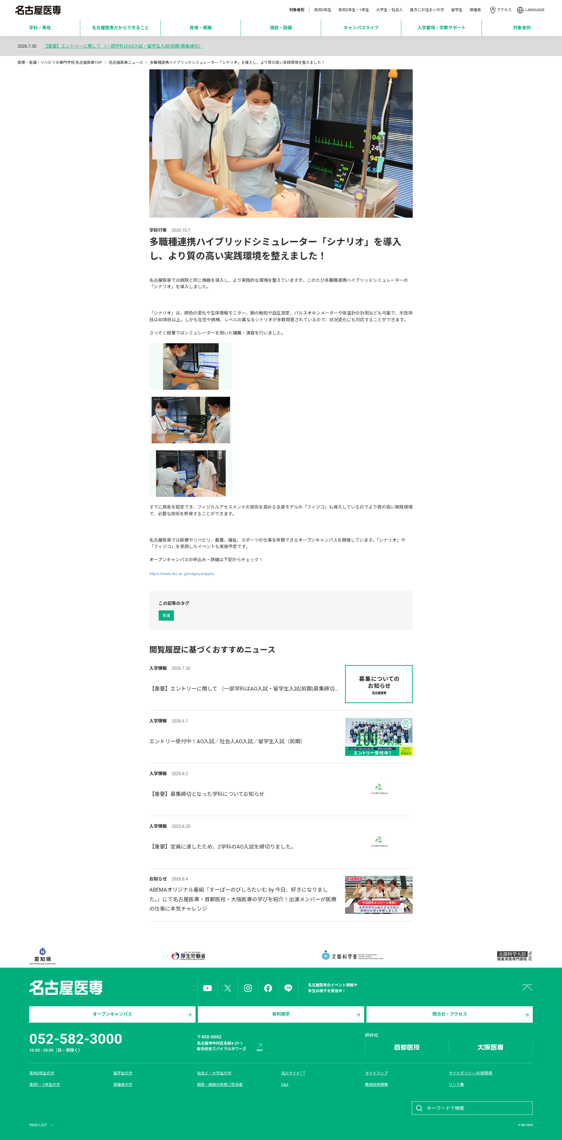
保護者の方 (122, 1084)
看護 (166, 615)
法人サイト (290, 1073)
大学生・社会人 (389, 10)
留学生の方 (122, 1073)
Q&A (284, 1084)
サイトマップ (376, 1073)
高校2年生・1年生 (353, 10)
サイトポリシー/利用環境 (470, 1073)
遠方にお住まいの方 (427, 10)
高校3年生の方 (41, 1073)
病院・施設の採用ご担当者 (220, 1084)
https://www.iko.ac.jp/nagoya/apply (181, 573)
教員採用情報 (376, 1084)
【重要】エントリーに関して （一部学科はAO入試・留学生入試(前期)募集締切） (123, 46)
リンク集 (456, 1084)
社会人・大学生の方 (214, 1073)
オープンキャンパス (112, 1014)
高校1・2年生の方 (44, 1084)
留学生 (456, 10)
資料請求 (281, 1014)
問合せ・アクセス (449, 1014)
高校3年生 (322, 10)
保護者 (475, 10)
